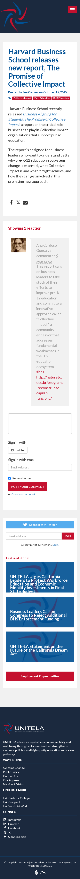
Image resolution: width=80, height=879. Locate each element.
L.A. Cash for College (16, 798)
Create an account (23, 494)
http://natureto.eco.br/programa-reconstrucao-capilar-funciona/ (49, 387)
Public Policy (11, 772)
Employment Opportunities (40, 676)
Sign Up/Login (17, 837)
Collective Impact (22, 98)
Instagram (14, 819)
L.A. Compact (11, 802)
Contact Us (10, 776)
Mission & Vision (13, 784)
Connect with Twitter (42, 524)
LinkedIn (13, 824)
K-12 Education (61, 98)
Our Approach (12, 780)
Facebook (14, 828)
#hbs (40, 371)
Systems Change (14, 768)
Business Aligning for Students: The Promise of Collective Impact (36, 119)
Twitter (19, 450)
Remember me (21, 478)
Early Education (42, 98)
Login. (56, 544)
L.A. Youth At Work (15, 806)
